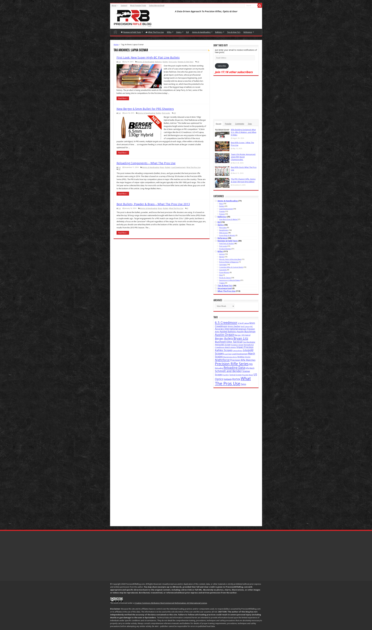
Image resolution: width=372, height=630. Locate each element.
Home (115, 32)
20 (175, 113)
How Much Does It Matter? (228, 219)
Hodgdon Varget (237, 345)
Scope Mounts (224, 272)
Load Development (178, 167)
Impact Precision (244, 347)
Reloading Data (234, 367)
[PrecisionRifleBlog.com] (132, 17)
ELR (187, 32)
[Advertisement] (236, 97)
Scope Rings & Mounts (227, 235)
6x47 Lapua (245, 326)
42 (119, 169)
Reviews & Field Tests (132, 32)
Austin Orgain (225, 335)
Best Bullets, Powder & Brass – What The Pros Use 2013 (153, 204)
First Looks (173, 62)
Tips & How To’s (233, 32)
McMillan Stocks (243, 357)
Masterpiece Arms (230, 357)
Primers (222, 214)
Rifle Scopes (223, 233)
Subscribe (222, 66)
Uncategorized (225, 288)
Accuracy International (226, 329)
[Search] (260, 5)
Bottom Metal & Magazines (228, 262)
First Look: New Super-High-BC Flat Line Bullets (148, 57)
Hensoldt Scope (222, 344)
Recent (218, 124)
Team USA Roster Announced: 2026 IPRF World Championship (243, 157)
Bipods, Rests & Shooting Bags (230, 259)
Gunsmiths (223, 270)
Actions (222, 254)
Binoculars (223, 227)
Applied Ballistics (228, 331)
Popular (228, 124)
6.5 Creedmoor (226, 323)
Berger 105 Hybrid (242, 335)
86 (198, 62)
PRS (251, 364)
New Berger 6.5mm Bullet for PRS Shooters (145, 109)
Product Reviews (225, 249)
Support (124, 6)
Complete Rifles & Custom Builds (231, 267)
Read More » (122, 98)
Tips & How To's (225, 285)
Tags (250, 124)
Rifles (169, 32)
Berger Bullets (224, 338)
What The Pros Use (156, 32)
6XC (251, 326)
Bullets (165, 62)
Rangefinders (223, 230)
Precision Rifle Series (231, 364)
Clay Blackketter (249, 342)
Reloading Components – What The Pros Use (146, 163)
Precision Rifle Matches (242, 360)
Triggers (222, 283)
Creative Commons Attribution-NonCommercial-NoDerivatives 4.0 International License (171, 603)
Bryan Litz (241, 338)
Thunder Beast (247, 375)
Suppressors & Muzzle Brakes (229, 280)
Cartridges (223, 264)
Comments (239, 124)
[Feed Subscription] (209, 50)
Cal (119, 62)
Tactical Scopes (235, 375)
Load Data (227, 354)
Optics (178, 32)
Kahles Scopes (224, 350)
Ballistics (218, 32)
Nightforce (222, 360)
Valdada (228, 379)
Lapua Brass (238, 351)
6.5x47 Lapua (243, 323)
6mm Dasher (234, 326)
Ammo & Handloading (201, 32)
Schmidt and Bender (228, 371)
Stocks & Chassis (225, 278)
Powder (222, 211)
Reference (248, 32)
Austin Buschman (246, 331)
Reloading (219, 368)
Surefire (226, 375)
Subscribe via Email (156, 6)
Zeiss (243, 384)
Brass (162, 167)
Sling (220, 275)
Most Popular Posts (138, 6)
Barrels (221, 257)
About (114, 6)
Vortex (236, 379)
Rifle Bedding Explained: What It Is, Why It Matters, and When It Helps (243, 132)
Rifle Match (249, 368)
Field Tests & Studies (226, 243)
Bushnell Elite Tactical (228, 341)
